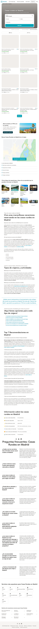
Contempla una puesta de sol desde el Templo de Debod (17, 316)
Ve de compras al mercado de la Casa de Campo (15, 322)
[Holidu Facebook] (21, 624)
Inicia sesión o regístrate (8, 132)
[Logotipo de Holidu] (4, 2)
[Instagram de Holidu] (17, 624)
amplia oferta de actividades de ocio (21, 286)
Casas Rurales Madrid (33, 29)
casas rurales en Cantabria (9, 347)
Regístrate (33, 1)
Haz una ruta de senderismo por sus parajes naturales (16, 325)
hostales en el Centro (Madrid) (19, 346)
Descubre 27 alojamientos (19, 159)
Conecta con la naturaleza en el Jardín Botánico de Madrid (17, 323)
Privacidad (34, 625)
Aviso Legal (21, 625)
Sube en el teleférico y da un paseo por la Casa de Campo (17, 319)
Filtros (29, 32)
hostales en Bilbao (20, 246)
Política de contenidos (15, 627)
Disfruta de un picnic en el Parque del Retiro (14, 317)
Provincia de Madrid (25, 29)
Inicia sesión (28, 1)
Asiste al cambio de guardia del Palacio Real (14, 320)
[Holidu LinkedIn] (19, 624)
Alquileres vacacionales (15, 29)
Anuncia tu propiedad (20, 1)
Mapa (11, 32)
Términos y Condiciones (28, 625)
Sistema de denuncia (23, 627)
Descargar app (12, 1)
